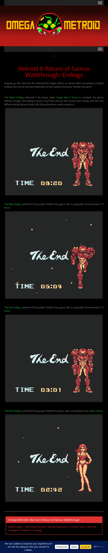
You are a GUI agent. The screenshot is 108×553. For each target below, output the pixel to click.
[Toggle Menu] (100, 2)
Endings (38, 530)
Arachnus (26, 530)
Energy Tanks (77, 526)
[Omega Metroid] (54, 26)
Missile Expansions (58, 526)
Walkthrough (15, 526)
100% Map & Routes (35, 526)
